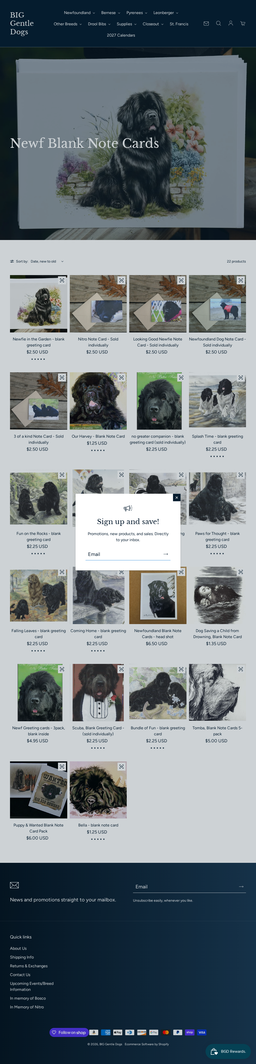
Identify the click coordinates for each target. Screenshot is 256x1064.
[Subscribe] (166, 554)
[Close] (176, 497)
